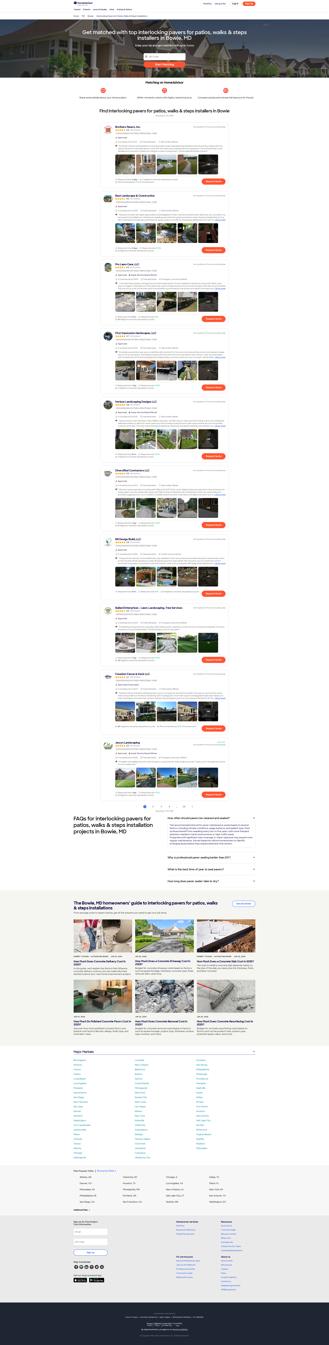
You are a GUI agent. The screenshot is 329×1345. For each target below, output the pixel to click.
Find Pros (180, 1226)
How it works (227, 1261)
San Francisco (81, 1102)
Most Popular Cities (84, 1171)
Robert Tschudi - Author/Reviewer (91, 957)
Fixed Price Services (185, 1234)
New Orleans (141, 1065)
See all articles (243, 903)
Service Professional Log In (188, 1261)
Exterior (86, 9)
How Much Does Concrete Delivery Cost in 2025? (100, 963)
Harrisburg (201, 1065)
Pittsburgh (201, 1074)
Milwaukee (201, 1148)
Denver (77, 1111)
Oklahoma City (142, 1157)
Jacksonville (80, 1129)
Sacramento (80, 1092)
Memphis (201, 1083)
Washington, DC (217, 1202)
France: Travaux (131, 1317)
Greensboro (141, 1129)
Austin (199, 1092)
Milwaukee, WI (87, 1189)
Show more (220, 220)
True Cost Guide (228, 1230)
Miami (77, 1134)
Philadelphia (202, 1069)
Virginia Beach (203, 1134)
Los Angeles (80, 1083)
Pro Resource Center (185, 1269)
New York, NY (216, 1189)
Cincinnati (140, 1143)
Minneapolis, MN (131, 1189)
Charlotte (140, 1125)
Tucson (77, 1069)
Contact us (226, 1281)
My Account (226, 1226)
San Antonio (202, 1116)
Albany (138, 1111)
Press (223, 1273)
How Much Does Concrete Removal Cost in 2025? (161, 1023)
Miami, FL (214, 1183)
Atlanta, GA (86, 1177)
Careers (224, 1269)
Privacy (149, 1324)
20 (184, 807)
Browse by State (105, 1171)
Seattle (200, 1139)
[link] (164, 130)
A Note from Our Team (231, 1246)
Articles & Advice (124, 9)
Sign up (90, 1252)
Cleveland (140, 1148)
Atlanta (77, 1148)
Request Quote (213, 181)
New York (140, 1116)
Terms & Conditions (180, 1330)
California (157, 1324)
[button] (125, 164)
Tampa (77, 1143)
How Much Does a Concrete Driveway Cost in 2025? (162, 963)
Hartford (78, 1116)
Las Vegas (140, 1106)
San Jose (78, 1106)
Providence (202, 1078)
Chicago (78, 1153)
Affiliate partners (228, 1289)
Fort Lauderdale (82, 1125)
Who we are (226, 1265)
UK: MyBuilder (198, 1317)
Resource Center (228, 1234)
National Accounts (184, 1277)
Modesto (78, 1088)
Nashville (200, 1088)
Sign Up (249, 3)
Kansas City (141, 1097)
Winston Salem (142, 1139)
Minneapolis (141, 1088)
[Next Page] (192, 806)
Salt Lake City (203, 1120)
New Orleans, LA (175, 1189)
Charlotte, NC (130, 1177)
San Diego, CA (87, 1202)
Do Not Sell (166, 1324)
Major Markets (84, 1052)
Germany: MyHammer (148, 1317)
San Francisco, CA (132, 1202)
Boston (138, 1074)
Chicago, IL (172, 1177)
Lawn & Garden (100, 9)
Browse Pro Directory (185, 1230)
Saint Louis (140, 1102)
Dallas (199, 1097)
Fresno (77, 1074)
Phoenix (78, 1065)
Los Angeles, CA (174, 1183)
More (112, 9)
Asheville (139, 1120)
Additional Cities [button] (81, 1210)
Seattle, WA (172, 1202)
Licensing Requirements (231, 1250)
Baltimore (140, 1069)
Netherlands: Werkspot (182, 1317)
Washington (80, 1120)
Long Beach (80, 1078)
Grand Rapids (142, 1083)
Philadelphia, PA (88, 1195)
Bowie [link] (90, 16)
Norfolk (200, 1125)
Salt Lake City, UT (175, 1195)
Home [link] (76, 16)
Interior (77, 9)
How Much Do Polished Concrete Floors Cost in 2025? (102, 1023)
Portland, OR (129, 1195)
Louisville (139, 1060)
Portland (200, 1060)
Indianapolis (80, 1157)
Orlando (78, 1139)
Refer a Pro (226, 1238)
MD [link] (83, 16)
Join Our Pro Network (185, 1265)
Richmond (201, 1129)
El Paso (200, 1102)
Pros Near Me (227, 1242)
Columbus (140, 1153)
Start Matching (164, 64)
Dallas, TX (214, 1177)
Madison (200, 1143)
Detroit (138, 1078)
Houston (200, 1111)
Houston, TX (129, 1183)
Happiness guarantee (230, 1285)
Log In (235, 3)
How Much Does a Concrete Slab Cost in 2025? (225, 961)
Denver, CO (86, 1183)
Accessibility (177, 1325)
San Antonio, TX (217, 1195)
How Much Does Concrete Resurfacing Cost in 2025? (225, 1023)
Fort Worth (202, 1106)
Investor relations (229, 1277)
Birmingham (80, 1060)
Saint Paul (140, 1092)
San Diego (79, 1097)
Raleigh (139, 1134)
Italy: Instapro (165, 1317)
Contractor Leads (184, 1273)
